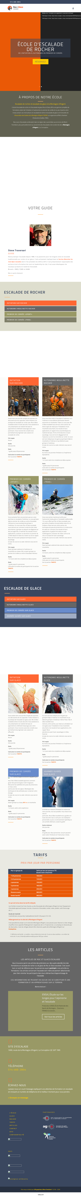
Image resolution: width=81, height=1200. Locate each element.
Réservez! (40, 61)
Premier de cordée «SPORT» (19, 314)
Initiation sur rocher (17, 303)
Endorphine (12, 929)
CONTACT (13, 1128)
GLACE (12, 1116)
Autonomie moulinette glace (20, 605)
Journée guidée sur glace (19, 616)
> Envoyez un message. (18, 1097)
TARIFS (19, 457)
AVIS (11, 1132)
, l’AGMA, (31, 115)
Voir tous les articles (53, 1016)
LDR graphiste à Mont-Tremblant (43, 1189)
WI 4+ (25, 802)
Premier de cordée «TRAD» (19, 320)
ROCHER (13, 1119)
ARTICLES (13, 1125)
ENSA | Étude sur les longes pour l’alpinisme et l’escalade (54, 998)
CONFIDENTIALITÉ (17, 1135)
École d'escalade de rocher (40, 46)
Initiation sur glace (16, 599)
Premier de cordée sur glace (20, 610)
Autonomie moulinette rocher (21, 308)
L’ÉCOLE (13, 1113)
